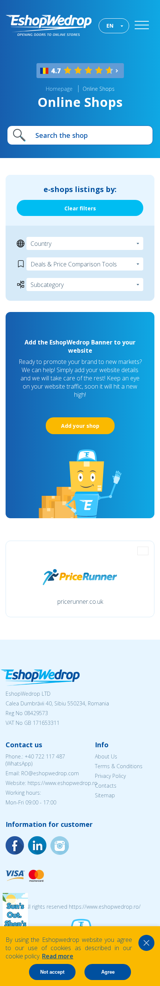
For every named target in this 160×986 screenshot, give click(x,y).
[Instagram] (37, 845)
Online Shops (99, 88)
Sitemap (105, 795)
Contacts (105, 785)
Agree (108, 972)
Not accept (52, 972)
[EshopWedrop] (49, 25)
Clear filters (80, 208)
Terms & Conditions (119, 766)
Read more (57, 956)
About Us (106, 756)
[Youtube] (59, 845)
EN (109, 25)
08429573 (36, 713)
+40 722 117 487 (45, 756)
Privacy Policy (110, 775)
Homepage (59, 88)
